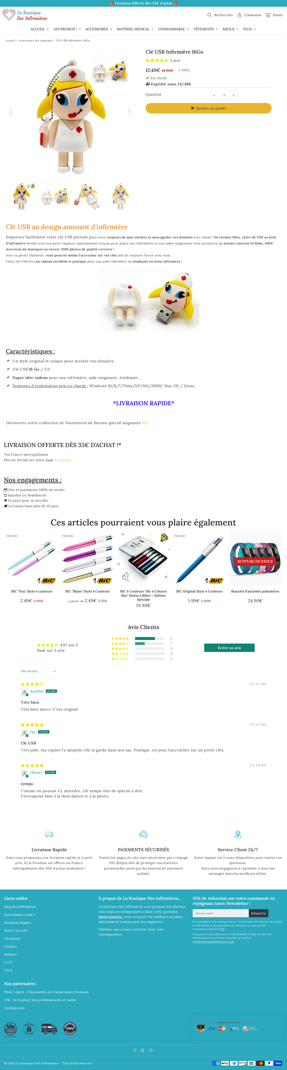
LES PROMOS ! (65, 29)
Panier (278, 15)
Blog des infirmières (20, 907)
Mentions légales (17, 923)
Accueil (10, 40)
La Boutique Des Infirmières (37, 1063)
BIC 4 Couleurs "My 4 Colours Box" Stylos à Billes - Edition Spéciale (143, 595)
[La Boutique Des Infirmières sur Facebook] (135, 1051)
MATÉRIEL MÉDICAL (133, 29)
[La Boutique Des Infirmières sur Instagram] (151, 1051)
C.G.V (8, 962)
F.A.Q (8, 970)
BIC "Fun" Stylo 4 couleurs (31, 591)
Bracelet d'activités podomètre (255, 591)
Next (130, 112)
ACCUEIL (37, 29)
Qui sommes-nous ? (19, 915)
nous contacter (135, 929)
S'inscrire (258, 913)
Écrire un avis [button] (229, 648)
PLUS (247, 29)
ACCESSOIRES (97, 29)
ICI (144, 422)
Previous (11, 112)
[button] (158, 60)
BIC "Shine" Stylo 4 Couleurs (87, 591)
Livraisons (12, 938)
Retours (10, 954)
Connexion (252, 15)
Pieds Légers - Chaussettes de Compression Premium (46, 992)
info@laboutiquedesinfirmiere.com (213, 941)
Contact (10, 946)
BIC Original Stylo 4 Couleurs (199, 591)
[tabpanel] (21, 195)
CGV (222, 929)
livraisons (63, 460)
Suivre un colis (16, 930)
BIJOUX (228, 29)
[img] (32, 684)
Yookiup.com (14, 1008)
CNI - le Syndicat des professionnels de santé (40, 1000)
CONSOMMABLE (171, 29)
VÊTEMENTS (204, 29)
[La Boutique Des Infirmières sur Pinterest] (143, 1051)
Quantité (154, 94)
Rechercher (223, 15)
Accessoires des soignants (36, 40)
